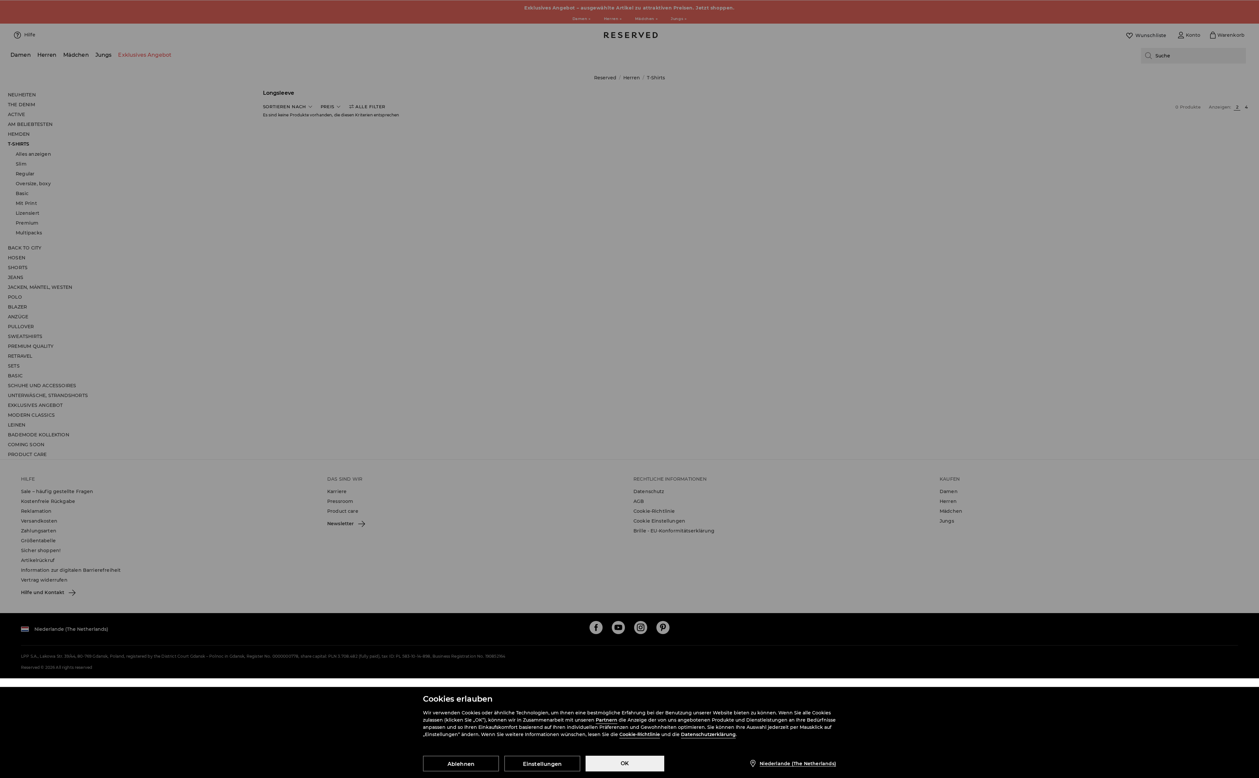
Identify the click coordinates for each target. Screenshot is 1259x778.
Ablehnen (461, 764)
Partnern (606, 720)
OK (625, 763)
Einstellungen (542, 764)
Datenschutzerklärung (708, 734)
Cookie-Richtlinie (639, 734)
